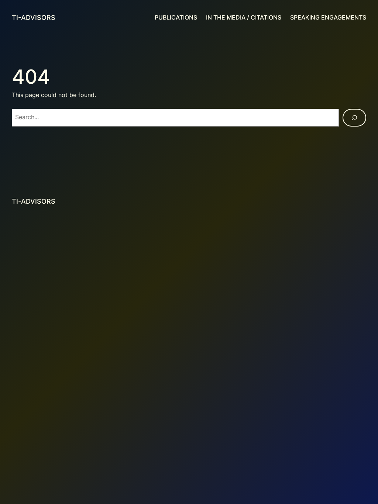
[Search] (354, 118)
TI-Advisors (33, 17)
